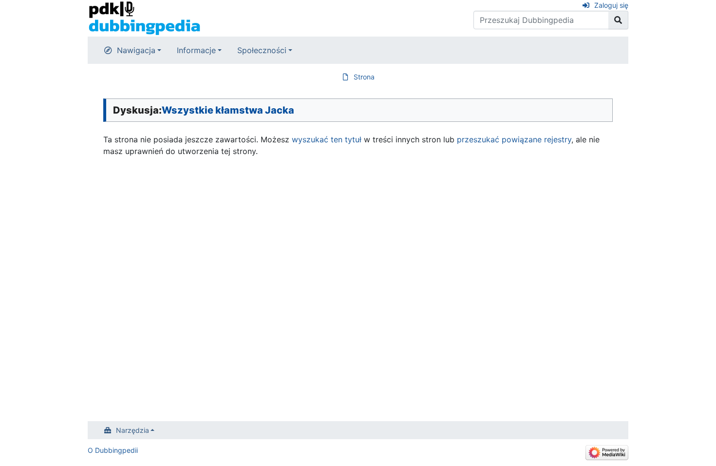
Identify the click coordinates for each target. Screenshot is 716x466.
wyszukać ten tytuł (326, 139)
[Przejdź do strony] (618, 20)
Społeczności (261, 50)
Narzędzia (132, 430)
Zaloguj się (611, 5)
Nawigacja (136, 50)
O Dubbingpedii (113, 450)
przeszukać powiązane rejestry (514, 139)
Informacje (196, 50)
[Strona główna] (144, 17)
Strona (364, 77)
